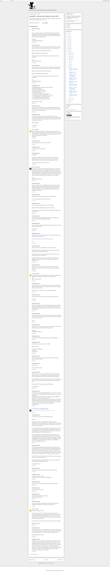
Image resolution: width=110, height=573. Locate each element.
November (71, 54)
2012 (69, 42)
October (70, 56)
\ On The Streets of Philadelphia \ (39, 408)
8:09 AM (33, 479)
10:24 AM (34, 220)
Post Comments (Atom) (49, 563)
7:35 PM (33, 339)
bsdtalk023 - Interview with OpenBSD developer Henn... (73, 88)
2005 (69, 101)
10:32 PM (34, 82)
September (71, 57)
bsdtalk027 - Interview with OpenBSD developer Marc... (73, 75)
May (70, 64)
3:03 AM (33, 506)
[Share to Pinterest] (47, 22)
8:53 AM (33, 213)
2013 (69, 40)
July (69, 60)
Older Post (60, 559)
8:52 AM (33, 412)
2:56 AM (33, 369)
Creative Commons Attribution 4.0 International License (73, 117)
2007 (69, 50)
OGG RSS (68, 27)
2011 (69, 43)
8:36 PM (33, 353)
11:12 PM (34, 127)
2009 (69, 47)
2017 (69, 34)
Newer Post (32, 559)
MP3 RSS (68, 26)
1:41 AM (33, 144)
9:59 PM (33, 360)
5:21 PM (33, 310)
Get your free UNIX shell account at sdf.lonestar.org (42, 238)
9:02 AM (33, 442)
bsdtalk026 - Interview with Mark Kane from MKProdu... (73, 79)
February (70, 98)
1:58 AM (33, 150)
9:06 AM (33, 388)
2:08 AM (33, 164)
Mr (68, 107)
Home (46, 559)
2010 (69, 45)
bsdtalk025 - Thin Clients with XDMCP (73, 82)
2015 (69, 37)
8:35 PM (33, 485)
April (70, 65)
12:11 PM (34, 262)
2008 (69, 48)
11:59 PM (34, 138)
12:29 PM (34, 491)
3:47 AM (33, 200)
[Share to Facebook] (46, 22)
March (70, 67)
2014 (69, 39)
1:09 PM (33, 536)
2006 (69, 51)
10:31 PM (34, 62)
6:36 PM (33, 333)
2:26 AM (33, 180)
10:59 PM (34, 111)
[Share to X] (44, 22)
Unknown (34, 129)
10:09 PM (34, 42)
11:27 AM (34, 243)
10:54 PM (34, 103)
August (70, 59)
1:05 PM (33, 280)
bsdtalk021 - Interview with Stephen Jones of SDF (43, 16)
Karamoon (34, 273)
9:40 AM (33, 406)
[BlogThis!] (43, 22)
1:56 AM (33, 471)
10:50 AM (34, 230)
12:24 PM (34, 270)
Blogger (61, 570)
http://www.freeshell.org (41, 19)
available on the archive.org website (73, 21)
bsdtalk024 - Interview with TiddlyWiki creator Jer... (73, 85)
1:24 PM (33, 300)
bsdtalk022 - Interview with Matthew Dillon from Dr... (73, 92)
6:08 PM (33, 322)
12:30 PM (34, 551)
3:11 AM (33, 192)
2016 (69, 36)
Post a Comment (34, 554)
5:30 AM (33, 465)
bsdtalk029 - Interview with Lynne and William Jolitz (73, 69)
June (70, 62)
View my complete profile (71, 109)
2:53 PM (33, 498)
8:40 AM (33, 525)
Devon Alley (34, 167)
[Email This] (42, 22)
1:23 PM (33, 292)
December (71, 53)
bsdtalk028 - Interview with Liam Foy (73, 72)
